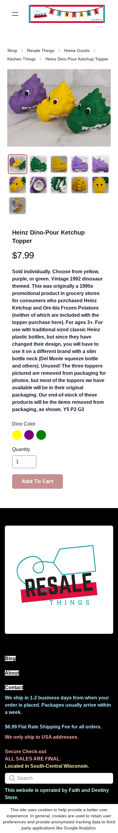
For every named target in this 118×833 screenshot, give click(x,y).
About (12, 673)
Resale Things (40, 50)
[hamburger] (15, 14)
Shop (12, 50)
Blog (10, 658)
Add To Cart (37, 481)
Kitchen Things (21, 59)
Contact (14, 687)
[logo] (67, 14)
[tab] (17, 164)
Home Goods (77, 50)
